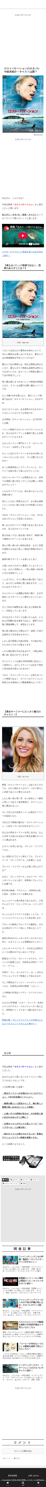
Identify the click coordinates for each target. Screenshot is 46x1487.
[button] (41, 787)
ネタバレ (36, 1180)
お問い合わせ (33, 1476)
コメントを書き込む (23, 1451)
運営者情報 (12, 1476)
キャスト (26, 1180)
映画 (6, 1180)
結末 (24, 1183)
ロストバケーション (12, 1183)
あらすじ (16, 1180)
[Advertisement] (23, 40)
